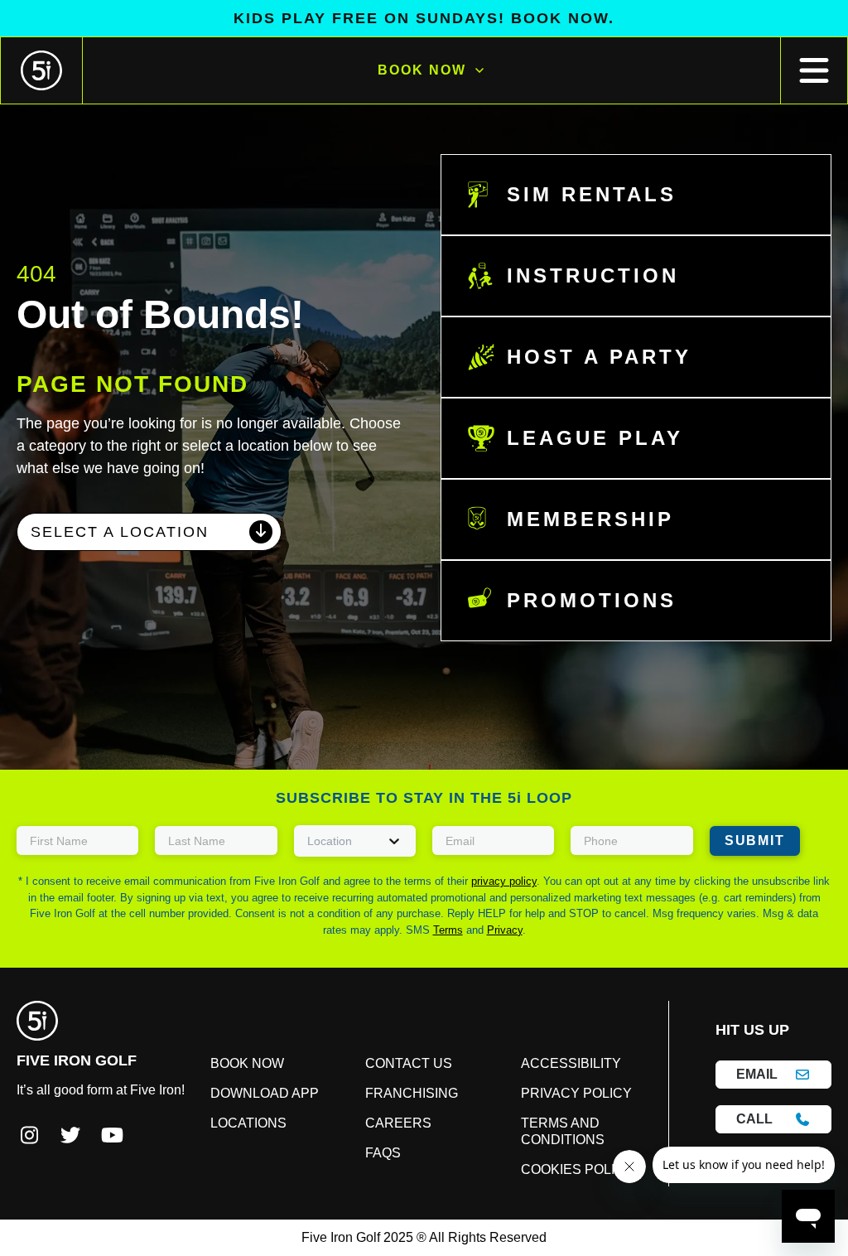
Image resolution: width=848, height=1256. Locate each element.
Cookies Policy (561, 1170)
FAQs (391, 1153)
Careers (401, 1123)
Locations (270, 1123)
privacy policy (488, 880)
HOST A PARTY (587, 357)
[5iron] (42, 70)
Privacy (423, 929)
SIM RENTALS (580, 194)
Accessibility (555, 1064)
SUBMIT (752, 841)
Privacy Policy (560, 1093)
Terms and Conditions (551, 1131)
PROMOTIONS (583, 600)
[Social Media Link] (29, 1136)
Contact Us (412, 1064)
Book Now (421, 70)
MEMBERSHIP (580, 519)
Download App (285, 1093)
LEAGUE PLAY (581, 438)
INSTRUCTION (584, 275)
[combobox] (149, 532)
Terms (790, 913)
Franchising (416, 1093)
